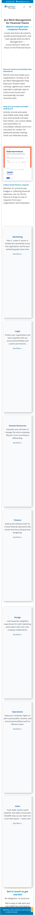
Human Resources (17, 425)
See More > (17, 254)
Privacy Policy (23, 912)
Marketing (18, 236)
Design (17, 617)
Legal (17, 331)
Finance (17, 520)
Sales (17, 806)
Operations (17, 711)
